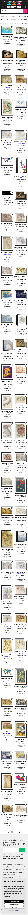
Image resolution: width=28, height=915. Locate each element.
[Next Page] (20, 832)
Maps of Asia (14, 16)
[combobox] (12, 11)
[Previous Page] (8, 832)
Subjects (3, 16)
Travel (8, 16)
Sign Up (22, 850)
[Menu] (2, 7)
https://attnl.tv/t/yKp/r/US (9, 876)
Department (3, 23)
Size (18, 23)
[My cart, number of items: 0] (25, 7)
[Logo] (14, 7)
